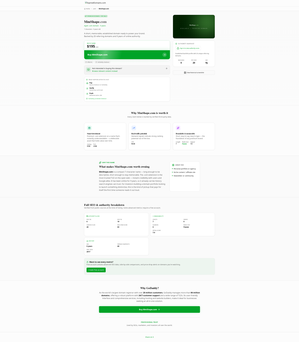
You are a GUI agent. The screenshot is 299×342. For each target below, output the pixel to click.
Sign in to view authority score (189, 48)
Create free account (96, 270)
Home (88, 9)
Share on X (149, 337)
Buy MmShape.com (148, 309)
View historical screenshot (195, 73)
